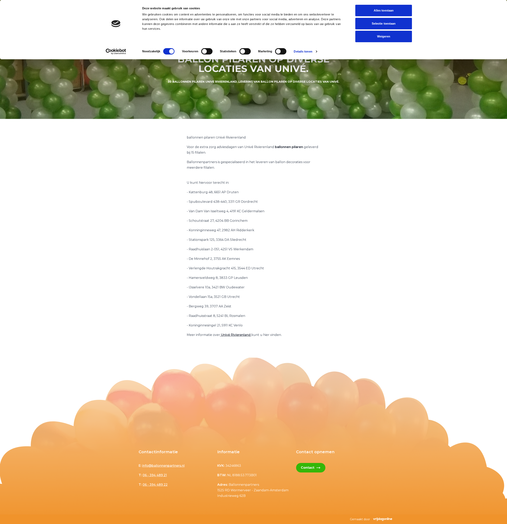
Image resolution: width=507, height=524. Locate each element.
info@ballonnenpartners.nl (163, 466)
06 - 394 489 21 (155, 475)
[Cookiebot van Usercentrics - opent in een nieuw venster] (116, 52)
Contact (311, 467)
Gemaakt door (360, 519)
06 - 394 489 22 (155, 485)
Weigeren (383, 36)
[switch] (207, 51)
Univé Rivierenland (235, 335)
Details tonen (303, 51)
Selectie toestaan (384, 23)
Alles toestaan (384, 10)
